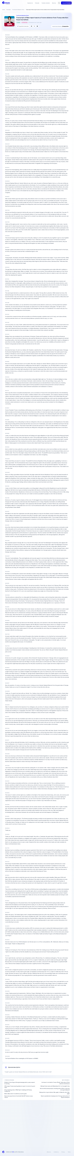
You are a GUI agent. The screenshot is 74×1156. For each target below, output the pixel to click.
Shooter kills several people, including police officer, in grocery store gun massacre (55, 1089)
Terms (69, 1152)
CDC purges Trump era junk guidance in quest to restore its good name (19, 1087)
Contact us (56, 1152)
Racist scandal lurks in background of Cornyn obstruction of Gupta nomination (55, 1096)
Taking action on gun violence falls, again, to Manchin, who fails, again (54, 1093)
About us (54, 3)
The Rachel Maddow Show (18, 9)
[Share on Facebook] (31, 26)
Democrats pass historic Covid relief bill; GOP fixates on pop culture (18, 1096)
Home (3, 9)
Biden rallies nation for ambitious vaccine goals (15, 1093)
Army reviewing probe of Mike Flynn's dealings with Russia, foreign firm (18, 1090)
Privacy (63, 1152)
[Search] (59, 3)
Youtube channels (46, 3)
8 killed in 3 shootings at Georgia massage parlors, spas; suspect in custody (19, 1083)
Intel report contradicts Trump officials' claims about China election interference (56, 1083)
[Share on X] (34, 26)
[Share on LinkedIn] (37, 26)
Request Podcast (66, 3)
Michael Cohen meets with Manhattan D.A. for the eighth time (55, 1086)
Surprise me (30, 3)
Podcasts (37, 3)
